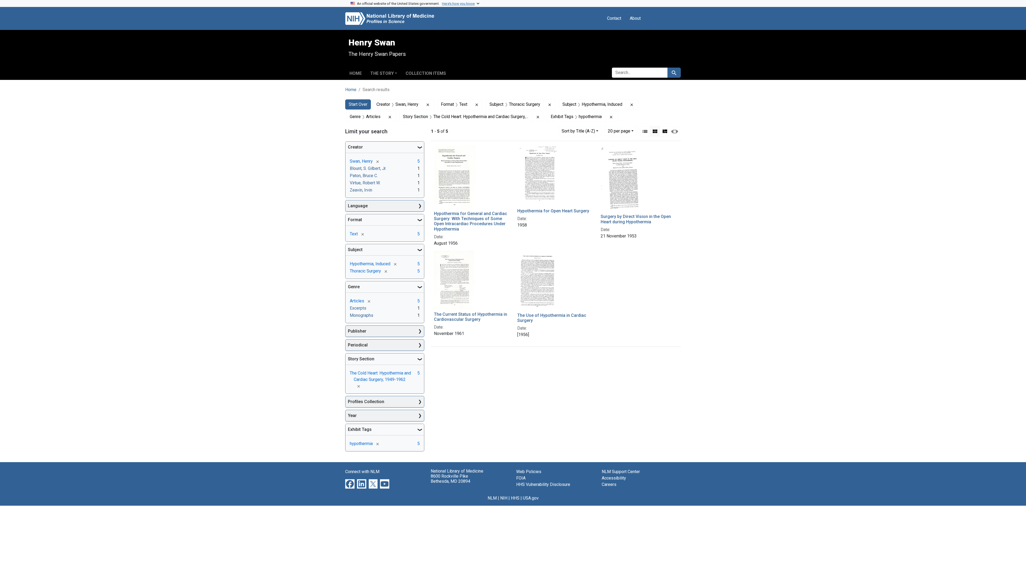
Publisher (357, 331)
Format (355, 219)
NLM (492, 498)
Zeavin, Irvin (361, 190)
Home (355, 73)
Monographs (361, 315)
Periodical (358, 345)
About (635, 18)
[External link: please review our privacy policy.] (350, 483)
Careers (609, 484)
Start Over (358, 104)
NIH (503, 498)
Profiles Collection (366, 401)
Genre (354, 286)
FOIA (521, 478)
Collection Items (426, 73)
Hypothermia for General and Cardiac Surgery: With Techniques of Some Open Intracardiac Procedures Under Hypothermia (470, 221)
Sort (578, 131)
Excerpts (358, 308)
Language (358, 205)
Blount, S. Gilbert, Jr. (368, 168)
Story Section (361, 358)
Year (352, 415)
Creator (355, 147)
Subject (355, 249)
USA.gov (531, 498)
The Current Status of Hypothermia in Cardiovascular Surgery (470, 317)
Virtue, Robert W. (365, 182)
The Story (382, 73)
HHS (515, 498)
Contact (614, 18)
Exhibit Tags (360, 429)
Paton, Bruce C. (364, 175)
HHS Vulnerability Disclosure (543, 484)
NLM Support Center (621, 471)
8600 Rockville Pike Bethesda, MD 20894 (450, 479)
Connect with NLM (362, 471)
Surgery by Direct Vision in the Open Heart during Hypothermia (636, 219)
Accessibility (614, 478)
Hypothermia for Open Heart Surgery (553, 210)
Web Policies (528, 471)
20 (619, 131)
